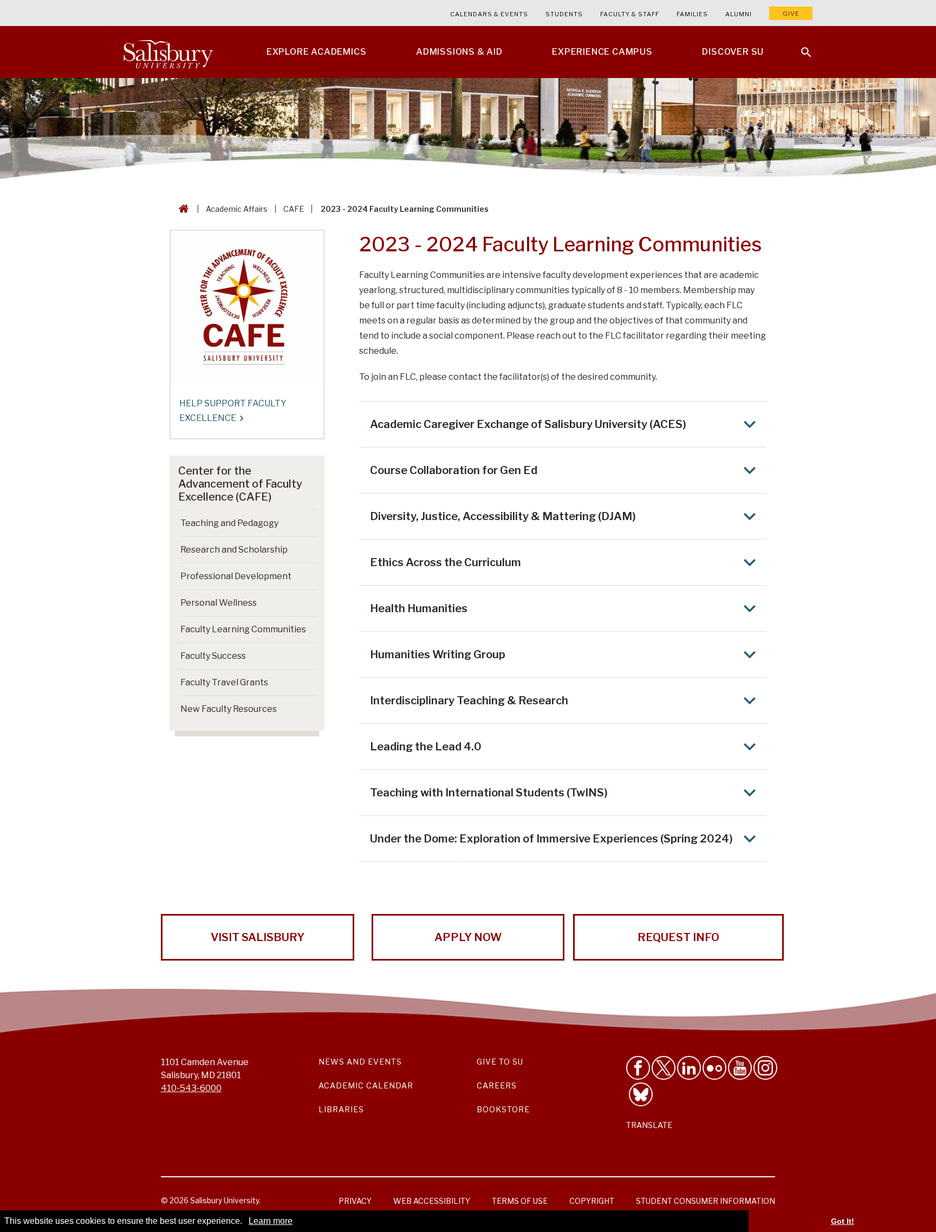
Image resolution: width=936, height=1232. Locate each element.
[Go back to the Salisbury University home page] (181, 209)
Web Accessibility (431, 1200)
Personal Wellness (218, 603)
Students (564, 14)
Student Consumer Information (705, 1200)
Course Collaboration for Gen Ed (453, 470)
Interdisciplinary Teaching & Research (469, 700)
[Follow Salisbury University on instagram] (765, 1068)
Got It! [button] (842, 1221)
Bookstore (503, 1109)
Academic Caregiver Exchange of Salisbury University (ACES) (528, 424)
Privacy (355, 1200)
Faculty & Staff (629, 14)
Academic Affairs (237, 208)
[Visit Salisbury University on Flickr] (714, 1068)
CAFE (293, 208)
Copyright (591, 1200)
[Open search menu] (799, 46)
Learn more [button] (270, 1220)
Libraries (341, 1109)
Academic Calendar (365, 1085)
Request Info (678, 937)
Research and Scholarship (234, 549)
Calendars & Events (489, 14)
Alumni (738, 14)
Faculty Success (213, 656)
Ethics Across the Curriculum (445, 562)
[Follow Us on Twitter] (663, 1068)
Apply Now (468, 937)
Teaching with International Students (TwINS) (489, 792)
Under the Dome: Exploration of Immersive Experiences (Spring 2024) (551, 838)
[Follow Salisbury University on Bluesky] (641, 1094)
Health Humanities (418, 608)
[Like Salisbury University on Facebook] (638, 1068)
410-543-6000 (191, 1088)
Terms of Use (520, 1200)
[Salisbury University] (168, 52)
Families (692, 14)
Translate (649, 1125)
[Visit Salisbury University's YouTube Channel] (740, 1068)
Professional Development (235, 576)
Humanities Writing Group (437, 654)
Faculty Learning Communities (243, 629)
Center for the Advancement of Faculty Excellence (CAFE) (240, 483)
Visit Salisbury (257, 937)
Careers (497, 1085)
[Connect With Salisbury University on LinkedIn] (689, 1068)
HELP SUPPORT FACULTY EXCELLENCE (233, 410)
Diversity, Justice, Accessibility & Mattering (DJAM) (503, 516)
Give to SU (500, 1061)
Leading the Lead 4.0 (426, 746)
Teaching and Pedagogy (229, 523)
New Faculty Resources (228, 709)
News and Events (360, 1061)
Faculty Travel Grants (224, 682)
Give (791, 13)
